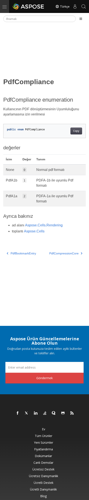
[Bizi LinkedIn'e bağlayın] (36, 413)
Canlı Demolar (43, 463)
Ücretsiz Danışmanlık (43, 476)
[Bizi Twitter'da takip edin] (27, 413)
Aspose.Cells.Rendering (44, 225)
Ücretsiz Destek (43, 469)
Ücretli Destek (43, 483)
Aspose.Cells (34, 231)
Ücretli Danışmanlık (43, 489)
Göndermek (44, 378)
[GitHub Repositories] (63, 413)
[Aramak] (83, 6)
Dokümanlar (43, 456)
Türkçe (64, 6)
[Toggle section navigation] (80, 19)
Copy (76, 130)
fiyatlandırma (43, 449)
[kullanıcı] (75, 6)
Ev (43, 429)
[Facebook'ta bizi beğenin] (18, 413)
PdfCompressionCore (64, 253)
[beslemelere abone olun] (72, 413)
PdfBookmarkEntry (23, 253)
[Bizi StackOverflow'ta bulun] (45, 413)
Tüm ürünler (43, 436)
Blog (43, 496)
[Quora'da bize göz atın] (54, 413)
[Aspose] (28, 6)
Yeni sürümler (43, 442)
